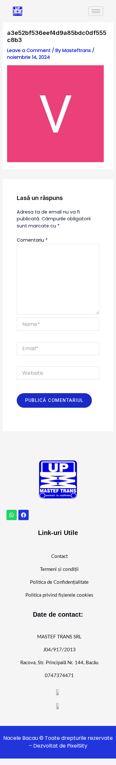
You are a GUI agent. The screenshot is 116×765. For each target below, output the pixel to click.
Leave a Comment (29, 50)
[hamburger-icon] (96, 11)
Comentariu (32, 240)
